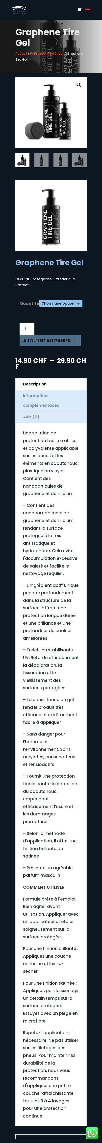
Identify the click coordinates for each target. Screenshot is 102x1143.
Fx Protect (38, 53)
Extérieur (57, 53)
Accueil (21, 53)
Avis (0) (31, 417)
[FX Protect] (51, 249)
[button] (78, 84)
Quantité (29, 303)
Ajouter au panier (47, 340)
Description (35, 384)
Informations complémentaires (41, 400)
